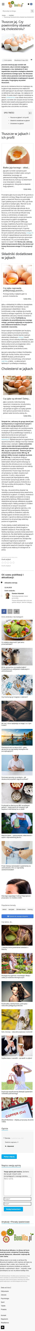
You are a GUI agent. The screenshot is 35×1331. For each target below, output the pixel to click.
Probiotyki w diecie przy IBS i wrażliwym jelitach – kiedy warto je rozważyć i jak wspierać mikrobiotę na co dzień (15, 807)
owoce (4, 909)
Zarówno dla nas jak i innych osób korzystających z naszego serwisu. (16, 1174)
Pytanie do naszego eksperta (18, 916)
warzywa (11, 909)
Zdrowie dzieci (20, 909)
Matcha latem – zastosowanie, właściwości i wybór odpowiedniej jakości (16, 836)
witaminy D (5, 439)
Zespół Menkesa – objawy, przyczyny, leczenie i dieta (17, 1121)
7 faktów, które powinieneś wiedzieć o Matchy (14, 948)
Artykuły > (6, 1221)
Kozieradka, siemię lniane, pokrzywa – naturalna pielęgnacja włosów (14, 1004)
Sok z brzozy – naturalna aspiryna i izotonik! (16, 1032)
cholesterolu (10, 97)
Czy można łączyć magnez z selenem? (14, 697)
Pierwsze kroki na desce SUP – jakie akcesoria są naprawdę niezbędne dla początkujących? (14, 749)
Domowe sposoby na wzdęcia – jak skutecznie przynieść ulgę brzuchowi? (14, 778)
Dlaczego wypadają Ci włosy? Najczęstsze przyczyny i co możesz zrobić (16, 897)
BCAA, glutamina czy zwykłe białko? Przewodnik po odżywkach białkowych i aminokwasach (15, 669)
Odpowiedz (10, 1146)
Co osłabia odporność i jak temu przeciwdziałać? (12, 643)
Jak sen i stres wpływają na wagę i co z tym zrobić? (16, 724)
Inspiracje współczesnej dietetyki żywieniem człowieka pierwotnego (16, 1092)
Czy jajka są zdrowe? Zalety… (16, 398)
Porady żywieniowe (20, 1221)
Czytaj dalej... (27, 189)
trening (30, 909)
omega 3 (29, 233)
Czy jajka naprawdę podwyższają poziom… (13, 289)
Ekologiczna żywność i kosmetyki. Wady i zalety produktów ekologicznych (15, 976)
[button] (3, 4)
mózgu (21, 337)
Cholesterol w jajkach (17, 123)
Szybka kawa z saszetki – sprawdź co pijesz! (16, 1058)
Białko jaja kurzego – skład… (16, 167)
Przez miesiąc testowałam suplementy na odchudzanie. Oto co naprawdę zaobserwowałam (16, 868)
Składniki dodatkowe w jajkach (20, 120)
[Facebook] (31, 4)
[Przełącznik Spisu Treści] (29, 113)
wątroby (4, 361)
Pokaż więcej (9, 1156)
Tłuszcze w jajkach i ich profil (19, 117)
